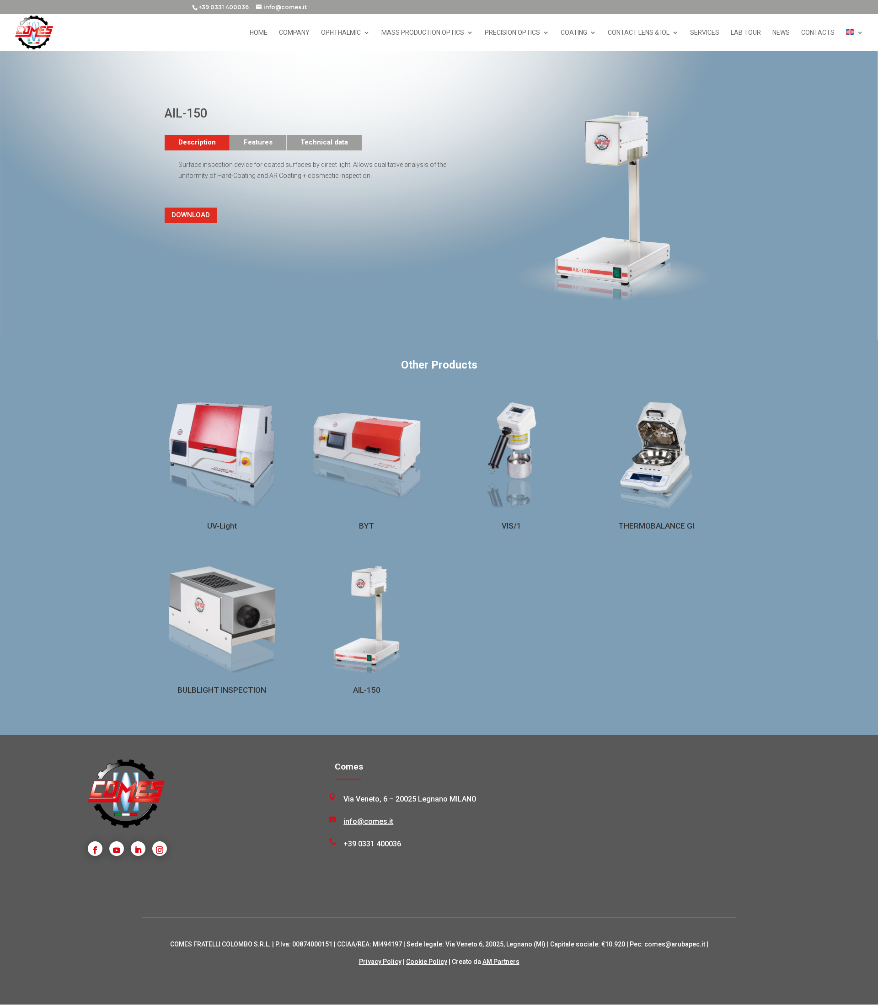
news (781, 32)
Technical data (324, 142)
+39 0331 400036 (223, 7)
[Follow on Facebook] (95, 848)
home (259, 32)
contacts (818, 32)
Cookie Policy (426, 961)
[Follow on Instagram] (159, 848)
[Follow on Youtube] (116, 848)
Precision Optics (512, 32)
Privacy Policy (380, 961)
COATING (574, 32)
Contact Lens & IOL (638, 32)
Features (258, 142)
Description (197, 142)
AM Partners (500, 961)
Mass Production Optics (422, 32)
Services (704, 32)
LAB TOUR (746, 32)
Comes (349, 766)
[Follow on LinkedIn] (138, 848)
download (190, 215)
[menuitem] (854, 40)
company (294, 32)
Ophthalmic (341, 32)
